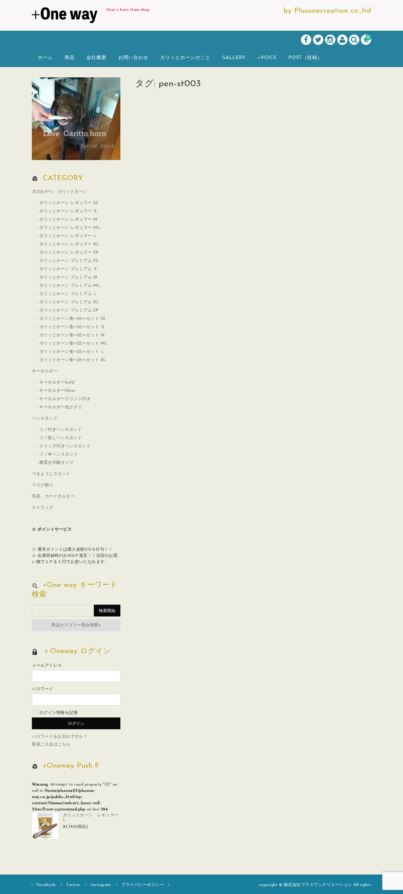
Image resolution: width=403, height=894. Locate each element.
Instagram (101, 885)
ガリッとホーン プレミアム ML (69, 285)
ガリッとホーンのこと (185, 58)
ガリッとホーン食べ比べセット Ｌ (72, 352)
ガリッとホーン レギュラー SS (68, 203)
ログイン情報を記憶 (58, 713)
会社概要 (96, 58)
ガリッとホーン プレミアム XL (69, 302)
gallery (234, 58)
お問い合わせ (133, 58)
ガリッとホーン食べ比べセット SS (72, 319)
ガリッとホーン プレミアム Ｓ (68, 269)
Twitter (73, 885)
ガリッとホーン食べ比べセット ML (73, 343)
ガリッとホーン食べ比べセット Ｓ (72, 327)
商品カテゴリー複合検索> (76, 625)
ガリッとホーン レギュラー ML (69, 228)
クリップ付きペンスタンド (65, 446)
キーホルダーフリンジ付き (65, 399)
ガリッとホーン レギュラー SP (69, 252)
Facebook (46, 885)
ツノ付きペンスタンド (60, 430)
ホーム (45, 58)
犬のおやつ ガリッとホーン (60, 192)
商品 (70, 58)
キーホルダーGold (56, 382)
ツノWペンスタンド (58, 454)
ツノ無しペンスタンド (60, 438)
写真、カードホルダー (53, 496)
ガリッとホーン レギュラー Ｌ (68, 236)
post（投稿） (305, 58)
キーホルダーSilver (57, 391)
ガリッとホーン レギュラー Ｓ (68, 211)
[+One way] (64, 16)
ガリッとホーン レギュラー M (68, 219)
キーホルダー (45, 371)
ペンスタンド (45, 418)
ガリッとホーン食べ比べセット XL (72, 360)
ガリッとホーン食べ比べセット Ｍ (72, 335)
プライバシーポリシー (142, 885)
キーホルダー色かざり (60, 407)
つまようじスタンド (51, 474)
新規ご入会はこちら (51, 744)
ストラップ (42, 507)
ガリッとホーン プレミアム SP (69, 310)
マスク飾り (42, 485)
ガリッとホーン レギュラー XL (69, 244)
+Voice (267, 58)
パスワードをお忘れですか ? (59, 737)
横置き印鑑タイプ (56, 463)
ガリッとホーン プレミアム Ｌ (68, 294)
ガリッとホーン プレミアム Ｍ (68, 277)
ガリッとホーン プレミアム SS (68, 261)
